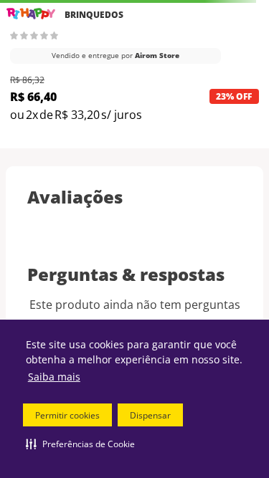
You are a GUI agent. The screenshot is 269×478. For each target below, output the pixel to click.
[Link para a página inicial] (31, 14)
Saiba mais (54, 376)
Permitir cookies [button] (67, 415)
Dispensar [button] (150, 415)
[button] (80, 443)
